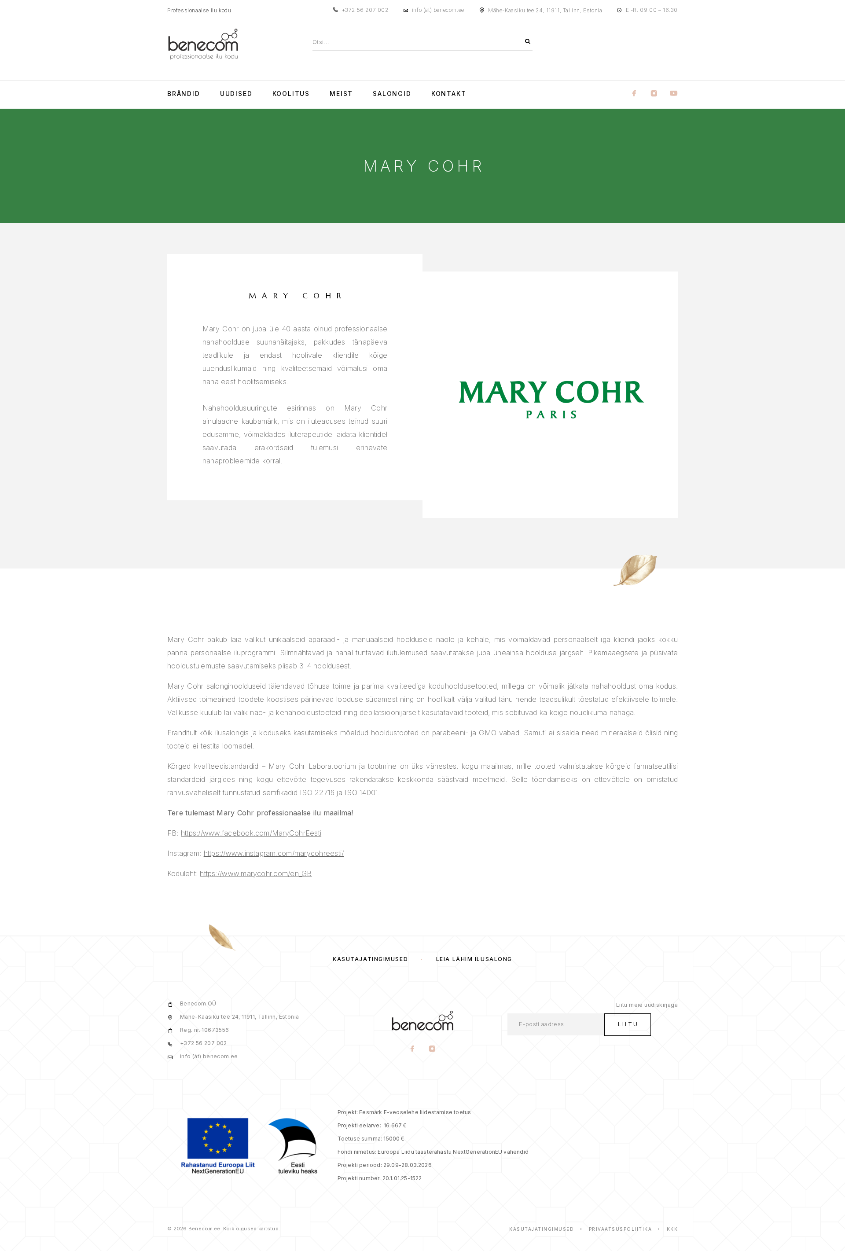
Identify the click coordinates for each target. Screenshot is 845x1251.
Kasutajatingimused (370, 959)
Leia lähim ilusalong (474, 959)
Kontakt (449, 93)
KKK (672, 1229)
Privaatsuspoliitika (620, 1229)
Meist (341, 93)
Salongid (392, 93)
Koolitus (291, 93)
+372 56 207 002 (365, 10)
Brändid (183, 93)
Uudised (236, 93)
